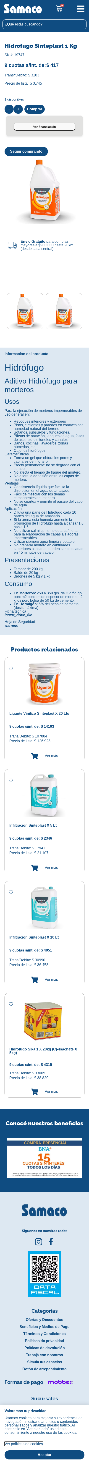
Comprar (34, 109)
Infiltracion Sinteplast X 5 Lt (33, 825)
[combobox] (44, 24)
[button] (3, 1154)
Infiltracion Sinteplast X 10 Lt (34, 937)
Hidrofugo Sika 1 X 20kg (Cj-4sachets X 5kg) (43, 1051)
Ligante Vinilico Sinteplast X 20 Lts (39, 713)
